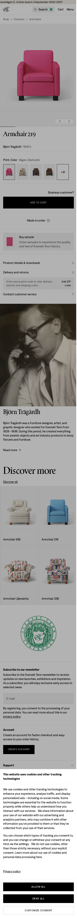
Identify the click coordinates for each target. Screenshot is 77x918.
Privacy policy (12, 871)
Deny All (38, 898)
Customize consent (38, 910)
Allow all (38, 886)
